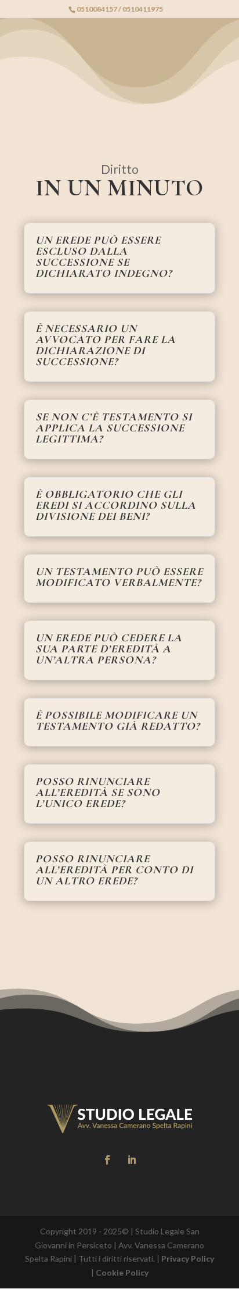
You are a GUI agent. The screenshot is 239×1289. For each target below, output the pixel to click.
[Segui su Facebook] (107, 1160)
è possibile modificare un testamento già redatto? (117, 720)
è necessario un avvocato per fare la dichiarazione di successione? (105, 345)
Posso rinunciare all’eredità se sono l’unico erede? (97, 792)
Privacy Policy (187, 1258)
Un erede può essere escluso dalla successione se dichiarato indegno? (103, 256)
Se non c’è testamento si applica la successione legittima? (113, 427)
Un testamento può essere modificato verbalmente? (119, 577)
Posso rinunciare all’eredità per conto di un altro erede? (114, 869)
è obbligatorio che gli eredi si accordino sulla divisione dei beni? (115, 505)
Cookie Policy (122, 1272)
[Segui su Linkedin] (131, 1160)
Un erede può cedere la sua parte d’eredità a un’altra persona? (108, 648)
